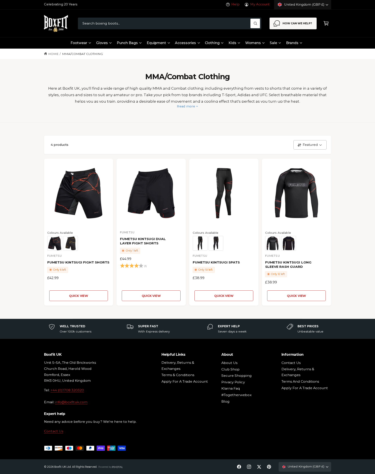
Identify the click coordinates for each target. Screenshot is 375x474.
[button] (326, 24)
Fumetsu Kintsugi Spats (216, 262)
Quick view (78, 296)
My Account (259, 4)
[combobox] (169, 24)
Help (235, 4)
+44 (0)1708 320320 (67, 390)
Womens (253, 43)
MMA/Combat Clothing (82, 54)
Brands (292, 43)
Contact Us (53, 431)
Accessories (185, 43)
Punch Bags (127, 43)
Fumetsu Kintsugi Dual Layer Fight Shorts (143, 241)
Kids (232, 43)
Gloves (102, 43)
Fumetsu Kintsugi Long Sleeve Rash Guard (288, 264)
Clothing (212, 43)
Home (53, 54)
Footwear (79, 43)
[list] (187, 329)
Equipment (156, 43)
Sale (273, 43)
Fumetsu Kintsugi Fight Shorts (78, 262)
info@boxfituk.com (71, 402)
